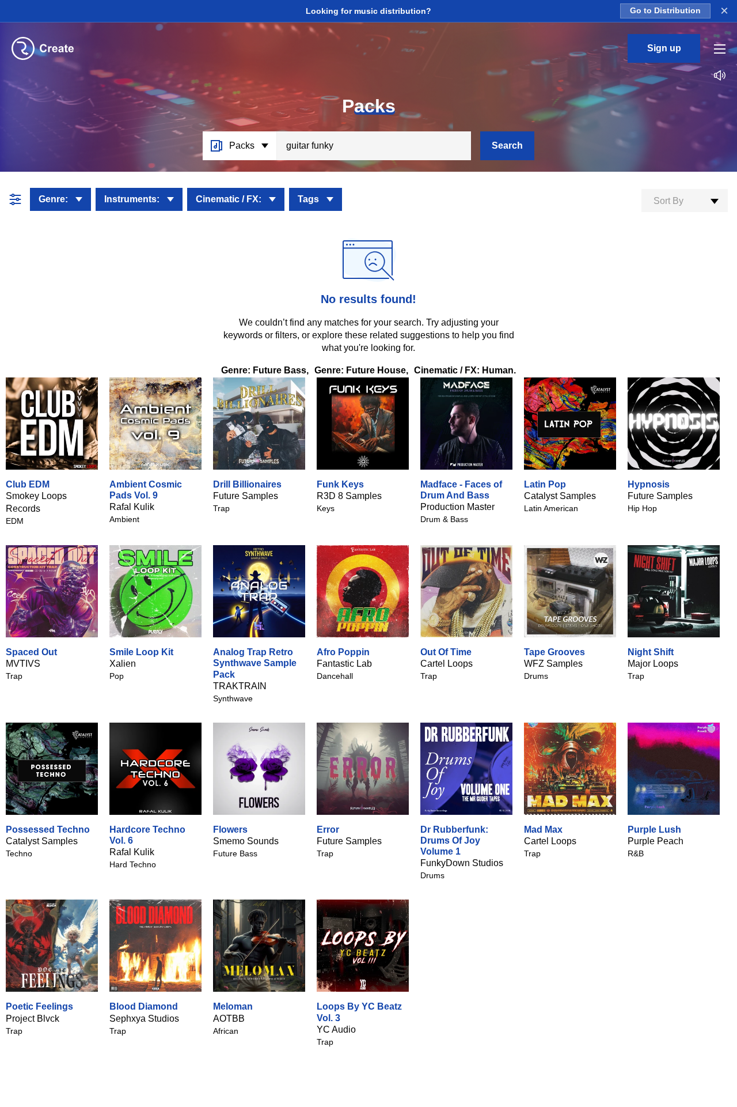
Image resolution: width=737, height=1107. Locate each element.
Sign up (664, 48)
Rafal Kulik (131, 507)
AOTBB (229, 1018)
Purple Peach (655, 841)
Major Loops (653, 663)
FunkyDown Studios (461, 863)
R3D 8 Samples (349, 496)
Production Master (457, 507)
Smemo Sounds (246, 841)
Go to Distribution (665, 10)
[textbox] (684, 201)
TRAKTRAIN (240, 686)
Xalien (122, 663)
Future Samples (245, 496)
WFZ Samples (553, 663)
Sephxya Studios (144, 1018)
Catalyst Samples (560, 496)
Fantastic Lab (344, 663)
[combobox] (684, 200)
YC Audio (336, 1029)
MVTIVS (23, 663)
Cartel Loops (446, 663)
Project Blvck (32, 1018)
